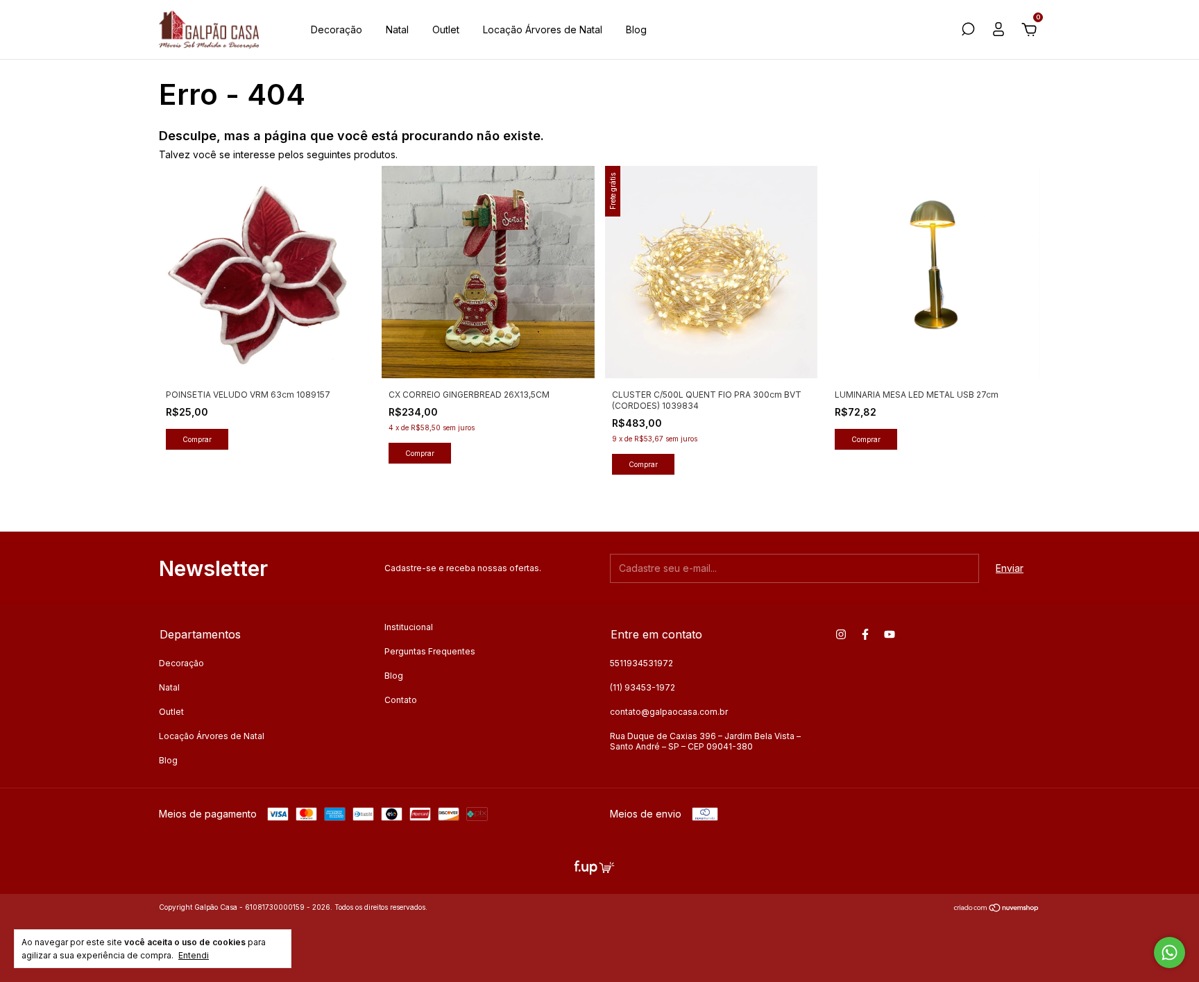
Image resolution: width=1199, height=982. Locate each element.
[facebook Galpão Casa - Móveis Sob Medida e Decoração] (865, 634)
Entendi (193, 955)
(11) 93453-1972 (642, 687)
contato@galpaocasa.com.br (669, 711)
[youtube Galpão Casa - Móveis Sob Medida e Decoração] (889, 634)
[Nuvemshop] (996, 909)
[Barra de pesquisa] (968, 31)
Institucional (408, 627)
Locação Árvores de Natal (542, 29)
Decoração (336, 29)
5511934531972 (641, 663)
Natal (397, 29)
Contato (400, 700)
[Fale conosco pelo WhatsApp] (1169, 952)
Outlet (445, 29)
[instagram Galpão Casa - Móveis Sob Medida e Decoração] (841, 634)
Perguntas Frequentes (429, 651)
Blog (636, 29)
